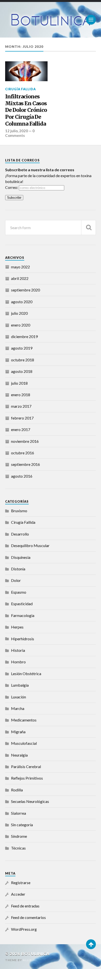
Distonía (18, 568)
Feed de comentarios (28, 917)
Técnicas (18, 848)
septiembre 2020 (25, 290)
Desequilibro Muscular (30, 545)
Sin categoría (22, 824)
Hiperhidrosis (22, 638)
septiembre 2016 (25, 464)
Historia (18, 650)
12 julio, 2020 (16, 131)
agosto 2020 (21, 301)
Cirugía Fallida (20, 89)
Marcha (17, 708)
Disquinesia (20, 557)
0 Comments (20, 133)
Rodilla (17, 789)
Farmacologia (22, 615)
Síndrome (19, 836)
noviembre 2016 (25, 441)
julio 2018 (19, 383)
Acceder (18, 894)
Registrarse (20, 882)
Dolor (16, 580)
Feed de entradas (25, 906)
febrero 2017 (22, 418)
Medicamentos (24, 720)
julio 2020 (19, 313)
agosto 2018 (21, 371)
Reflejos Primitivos (27, 778)
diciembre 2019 (24, 336)
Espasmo (18, 592)
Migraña (18, 731)
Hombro (18, 661)
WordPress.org (24, 929)
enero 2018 (20, 394)
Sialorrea (18, 813)
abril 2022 (19, 278)
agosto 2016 (21, 476)
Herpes (17, 627)
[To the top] (91, 944)
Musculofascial (24, 743)
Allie (27, 960)
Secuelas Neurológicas (30, 801)
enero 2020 (20, 325)
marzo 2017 (21, 406)
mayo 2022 (20, 266)
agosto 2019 (21, 348)
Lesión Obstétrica (26, 673)
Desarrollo (20, 534)
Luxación (18, 696)
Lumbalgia (20, 685)
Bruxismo (19, 510)
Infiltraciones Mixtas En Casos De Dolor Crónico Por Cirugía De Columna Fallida (26, 110)
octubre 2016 (22, 452)
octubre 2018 (22, 359)
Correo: (12, 187)
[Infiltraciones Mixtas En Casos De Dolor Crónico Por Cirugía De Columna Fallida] (26, 71)
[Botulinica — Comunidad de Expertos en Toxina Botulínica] (50, 19)
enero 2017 (20, 429)
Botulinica (35, 953)
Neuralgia (19, 755)
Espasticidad (22, 603)
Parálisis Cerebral (26, 766)
